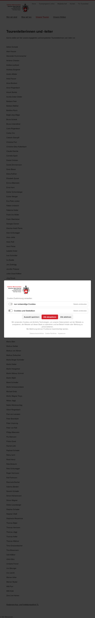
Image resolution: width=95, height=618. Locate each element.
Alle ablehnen (65, 317)
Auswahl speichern (31, 317)
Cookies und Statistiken (24, 310)
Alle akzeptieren (49, 317)
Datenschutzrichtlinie (37, 333)
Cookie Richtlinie (50, 333)
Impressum (61, 333)
